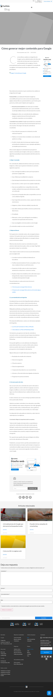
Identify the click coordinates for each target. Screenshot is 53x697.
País (33, 0)
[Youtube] (50, 656)
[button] (31, 7)
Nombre (3, 588)
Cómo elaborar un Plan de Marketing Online (23, 329)
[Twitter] (48, 656)
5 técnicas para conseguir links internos (22, 287)
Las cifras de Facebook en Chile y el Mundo (22, 326)
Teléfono (39, 0)
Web (2, 600)
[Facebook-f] (42, 656)
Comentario (4, 571)
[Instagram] (45, 656)
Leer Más (5, 529)
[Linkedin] (46, 659)
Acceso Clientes (38, 1)
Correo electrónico (5, 594)
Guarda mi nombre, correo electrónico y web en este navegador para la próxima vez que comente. (23, 606)
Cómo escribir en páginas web (12, 551)
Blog (7, 9)
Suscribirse (43, 618)
